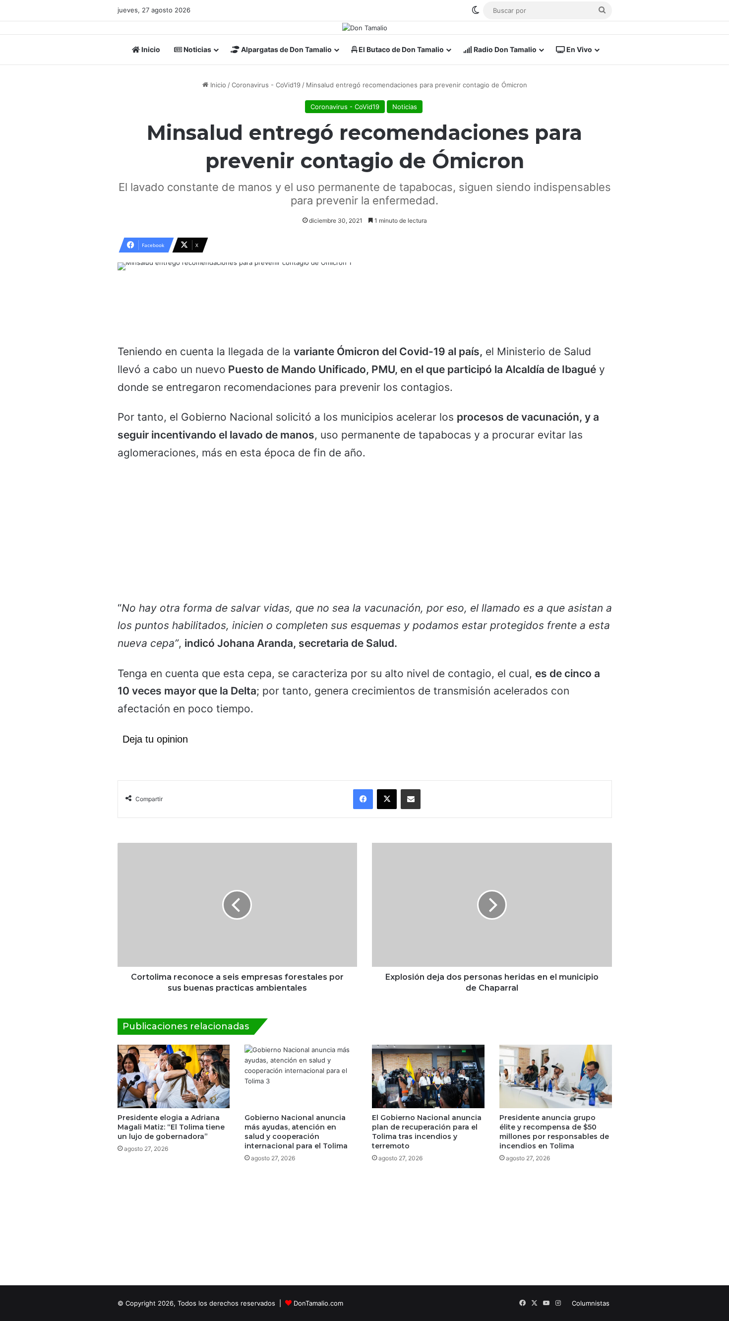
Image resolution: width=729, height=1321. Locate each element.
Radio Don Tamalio (504, 49)
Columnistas (590, 1303)
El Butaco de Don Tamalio (400, 49)
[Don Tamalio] (364, 27)
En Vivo (578, 49)
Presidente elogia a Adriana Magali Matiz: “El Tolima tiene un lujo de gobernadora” (171, 1127)
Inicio (150, 49)
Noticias (196, 49)
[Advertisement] (364, 311)
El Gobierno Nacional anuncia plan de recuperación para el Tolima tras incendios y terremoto (427, 1131)
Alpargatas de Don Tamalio (286, 49)
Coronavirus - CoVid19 (266, 85)
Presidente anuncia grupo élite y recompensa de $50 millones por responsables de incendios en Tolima (554, 1131)
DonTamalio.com (318, 1303)
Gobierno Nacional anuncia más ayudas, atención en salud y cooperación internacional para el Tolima (296, 1131)
